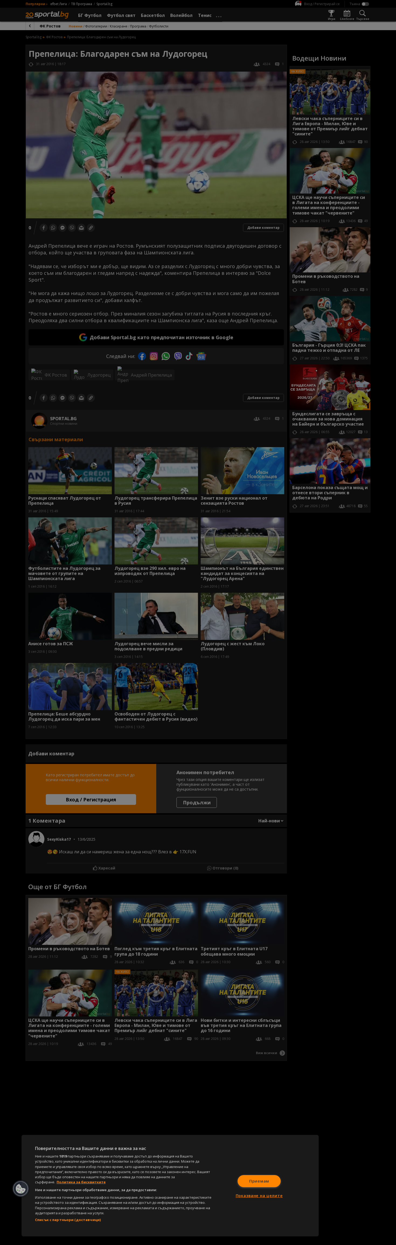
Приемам (259, 1181)
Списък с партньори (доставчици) (68, 1219)
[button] (20, 1188)
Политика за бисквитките (81, 1182)
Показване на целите (259, 1195)
